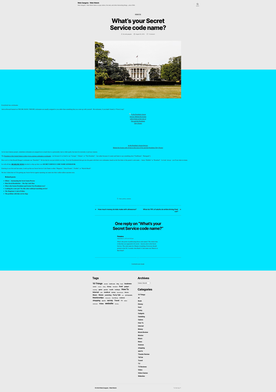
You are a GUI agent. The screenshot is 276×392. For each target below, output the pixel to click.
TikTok (140, 357)
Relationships (98, 298)
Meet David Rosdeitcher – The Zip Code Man (19, 183)
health (111, 289)
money (113, 292)
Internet (96, 292)
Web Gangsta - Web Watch (88, 3)
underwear (95, 303)
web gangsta (128, 34)
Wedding (117, 303)
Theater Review (143, 354)
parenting (108, 295)
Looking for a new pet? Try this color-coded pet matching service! (26, 189)
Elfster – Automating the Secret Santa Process (20, 181)
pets (123, 295)
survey (110, 300)
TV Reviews (142, 367)
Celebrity (99, 286)
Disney (109, 286)
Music (95, 295)
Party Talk (116, 295)
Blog (118, 284)
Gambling (95, 289)
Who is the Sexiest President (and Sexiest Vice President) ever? (25, 186)
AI (139, 298)
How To (125, 289)
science (122, 298)
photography (128, 295)
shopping (96, 300)
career (94, 286)
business (128, 284)
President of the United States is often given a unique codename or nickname (27, 156)
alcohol (106, 283)
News (101, 295)
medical (107, 292)
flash (120, 198)
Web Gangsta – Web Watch (108, 388)
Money (140, 329)
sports (104, 300)
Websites (138, 14)
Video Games (143, 373)
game (100, 289)
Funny (140, 310)
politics (124, 198)
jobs (101, 292)
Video (101, 304)
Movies (127, 292)
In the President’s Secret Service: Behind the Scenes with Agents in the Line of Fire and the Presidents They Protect (138, 146)
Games (140, 320)
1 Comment (152, 34)
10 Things (97, 283)
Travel (116, 301)
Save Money (115, 298)
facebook (115, 286)
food (121, 286)
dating (104, 286)
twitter (125, 300)
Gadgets (141, 313)
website (129, 198)
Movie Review (120, 292)
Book (121, 283)
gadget (126, 286)
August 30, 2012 (140, 34)
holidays (117, 289)
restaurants (107, 298)
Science (141, 345)
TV (122, 300)
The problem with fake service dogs (16, 194)
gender (106, 289)
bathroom (112, 284)
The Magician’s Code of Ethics (15, 191)
